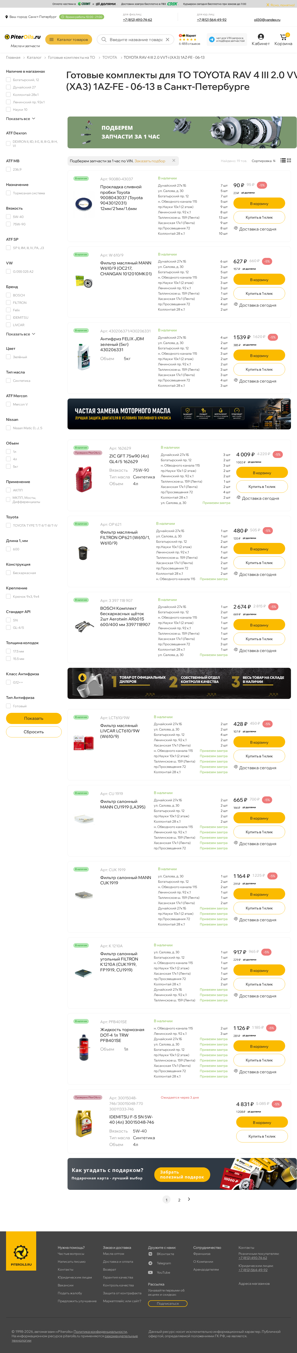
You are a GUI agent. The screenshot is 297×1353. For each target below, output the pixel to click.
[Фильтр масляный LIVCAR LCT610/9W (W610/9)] (83, 743)
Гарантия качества (118, 1277)
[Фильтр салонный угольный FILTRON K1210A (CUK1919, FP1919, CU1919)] (83, 971)
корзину (259, 203)
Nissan (12, 419)
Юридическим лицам (75, 1277)
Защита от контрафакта (122, 1293)
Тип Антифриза (20, 697)
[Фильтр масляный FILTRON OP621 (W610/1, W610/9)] (83, 550)
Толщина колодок (22, 642)
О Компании (203, 1261)
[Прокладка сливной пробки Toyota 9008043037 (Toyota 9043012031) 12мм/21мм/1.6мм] (83, 204)
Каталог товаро (72, 39)
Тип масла (15, 372)
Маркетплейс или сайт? (122, 1301)
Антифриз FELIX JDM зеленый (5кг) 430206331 (122, 344)
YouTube (163, 1272)
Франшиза (201, 1254)
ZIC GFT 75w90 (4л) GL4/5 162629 (129, 458)
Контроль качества (118, 1285)
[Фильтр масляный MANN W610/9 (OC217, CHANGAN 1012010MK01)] (83, 280)
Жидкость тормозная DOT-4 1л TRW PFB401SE (122, 1035)
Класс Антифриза (22, 674)
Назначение (17, 184)
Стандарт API (18, 611)
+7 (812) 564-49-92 (212, 20)
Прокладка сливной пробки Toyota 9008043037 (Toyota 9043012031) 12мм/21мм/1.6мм (121, 197)
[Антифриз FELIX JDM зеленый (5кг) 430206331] (83, 356)
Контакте (165, 1254)
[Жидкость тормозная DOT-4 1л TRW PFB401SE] (83, 1047)
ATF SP (12, 239)
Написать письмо (72, 1261)
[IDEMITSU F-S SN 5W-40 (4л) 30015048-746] (83, 1123)
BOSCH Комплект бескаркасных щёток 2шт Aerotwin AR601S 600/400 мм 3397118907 (125, 616)
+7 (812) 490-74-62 (137, 20)
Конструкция (18, 564)
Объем (12, 443)
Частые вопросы (71, 1254)
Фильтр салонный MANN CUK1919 (125, 880)
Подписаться (168, 1303)
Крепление (16, 588)
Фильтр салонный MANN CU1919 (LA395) (122, 804)
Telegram (164, 1263)
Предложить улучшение (77, 1301)
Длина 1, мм (17, 540)
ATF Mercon (16, 395)
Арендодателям (206, 1269)
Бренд (12, 286)
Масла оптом (113, 1254)
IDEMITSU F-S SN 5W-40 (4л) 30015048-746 (131, 1119)
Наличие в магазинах (25, 71)
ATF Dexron (16, 133)
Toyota (12, 517)
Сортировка (262, 161)
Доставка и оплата (118, 1261)
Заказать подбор (150, 161)
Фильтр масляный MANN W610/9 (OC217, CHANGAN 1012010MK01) (126, 268)
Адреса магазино (254, 1283)
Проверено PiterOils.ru (87, 452)
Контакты (65, 1269)
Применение (18, 481)
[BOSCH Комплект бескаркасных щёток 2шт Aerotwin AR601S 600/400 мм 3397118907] (83, 626)
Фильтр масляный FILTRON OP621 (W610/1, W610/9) (125, 537)
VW (9, 263)
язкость (14, 208)
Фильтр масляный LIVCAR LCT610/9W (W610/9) (120, 731)
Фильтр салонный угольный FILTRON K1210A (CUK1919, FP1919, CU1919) (119, 962)
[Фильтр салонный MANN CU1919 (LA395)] (83, 819)
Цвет (10, 348)
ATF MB (12, 161)
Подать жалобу (70, 1293)
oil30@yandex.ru (267, 20)
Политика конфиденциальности (100, 1331)
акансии (66, 1285)
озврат (109, 1269)
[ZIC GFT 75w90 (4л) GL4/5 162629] (83, 479)
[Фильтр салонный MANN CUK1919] (83, 895)
